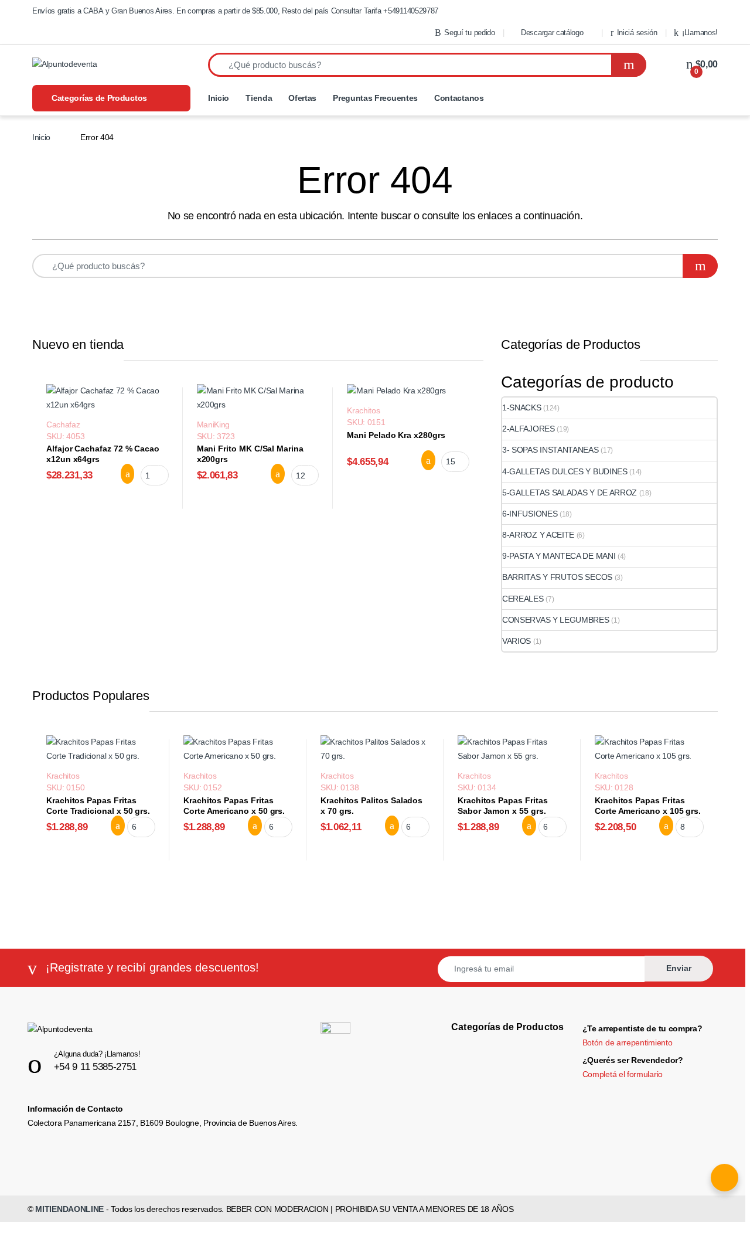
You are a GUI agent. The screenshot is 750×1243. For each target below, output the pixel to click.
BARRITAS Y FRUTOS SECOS (557, 577)
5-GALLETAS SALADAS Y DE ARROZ (569, 492)
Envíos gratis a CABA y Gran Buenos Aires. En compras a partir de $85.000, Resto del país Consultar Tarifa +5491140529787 (235, 10)
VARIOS (516, 641)
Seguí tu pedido (469, 32)
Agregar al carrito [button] (119, 474)
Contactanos (459, 98)
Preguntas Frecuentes (375, 98)
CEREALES (523, 598)
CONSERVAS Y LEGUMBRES (555, 619)
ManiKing (213, 424)
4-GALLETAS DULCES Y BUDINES (565, 471)
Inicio (218, 98)
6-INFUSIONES (529, 513)
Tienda (259, 98)
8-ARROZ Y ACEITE (538, 534)
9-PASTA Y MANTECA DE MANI (558, 556)
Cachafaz (63, 424)
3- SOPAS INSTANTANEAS (550, 449)
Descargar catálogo (552, 32)
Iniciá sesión (637, 32)
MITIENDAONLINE (69, 1209)
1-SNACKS (521, 407)
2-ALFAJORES (528, 428)
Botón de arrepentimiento (627, 1042)
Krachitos (363, 410)
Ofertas (302, 98)
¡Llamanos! (700, 32)
